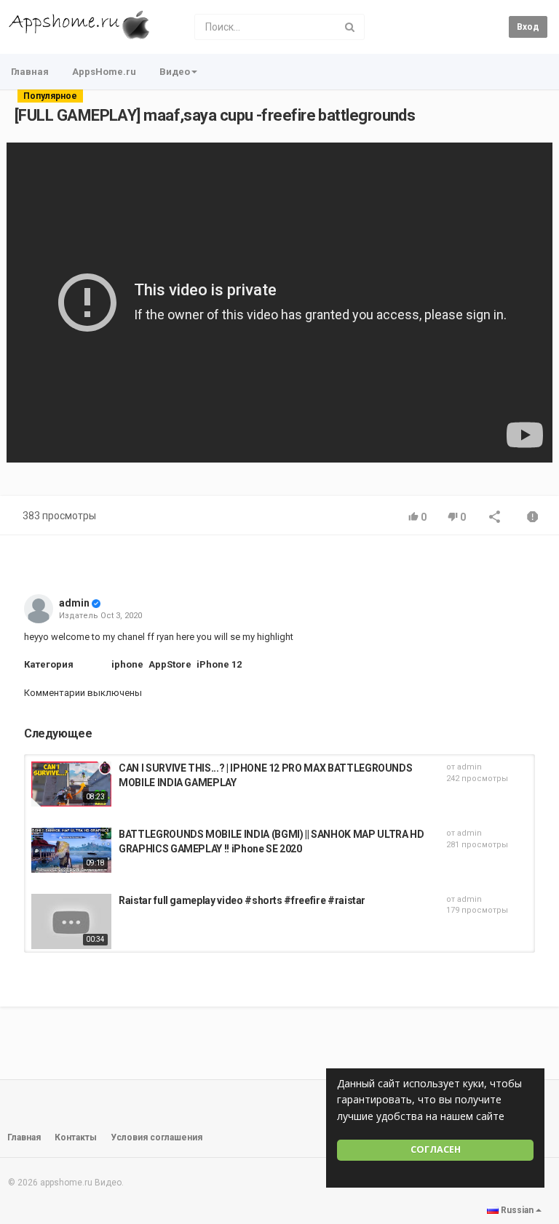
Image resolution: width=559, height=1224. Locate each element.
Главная (30, 71)
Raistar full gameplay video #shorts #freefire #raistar (242, 900)
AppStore (169, 664)
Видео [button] (174, 71)
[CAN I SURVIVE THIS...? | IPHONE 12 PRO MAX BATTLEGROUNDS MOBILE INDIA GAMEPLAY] (71, 784)
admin (74, 603)
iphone (127, 664)
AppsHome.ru (104, 71)
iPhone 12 (219, 664)
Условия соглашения (156, 1137)
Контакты (76, 1137)
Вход (528, 27)
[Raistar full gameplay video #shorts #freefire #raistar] (71, 921)
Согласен (436, 1149)
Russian (517, 1210)
